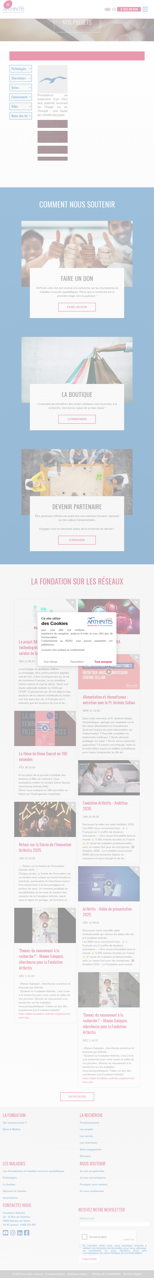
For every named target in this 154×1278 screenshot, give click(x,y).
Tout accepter (103, 661)
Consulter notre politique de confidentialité (63, 650)
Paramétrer (77, 661)
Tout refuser (51, 661)
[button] (7, 638)
